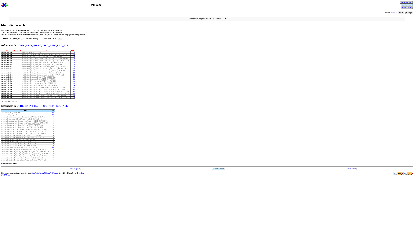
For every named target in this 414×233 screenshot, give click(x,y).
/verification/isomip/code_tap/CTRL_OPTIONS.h (39, 79)
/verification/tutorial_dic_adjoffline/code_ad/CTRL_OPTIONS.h (44, 87)
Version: (388, 13)
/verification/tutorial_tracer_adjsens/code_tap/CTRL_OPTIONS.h (44, 97)
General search (407, 7)
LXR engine (79, 173)
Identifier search (407, 5)
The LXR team (6, 175)
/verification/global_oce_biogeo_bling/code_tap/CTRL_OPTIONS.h (45, 60)
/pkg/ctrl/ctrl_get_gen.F (9, 115)
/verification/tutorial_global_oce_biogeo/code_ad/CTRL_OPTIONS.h (46, 89)
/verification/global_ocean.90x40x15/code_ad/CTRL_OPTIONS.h (44, 67)
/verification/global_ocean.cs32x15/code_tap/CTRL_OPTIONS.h (44, 71)
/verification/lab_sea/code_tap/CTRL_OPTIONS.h (39, 83)
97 (74, 63)
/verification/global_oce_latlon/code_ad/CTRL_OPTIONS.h (42, 63)
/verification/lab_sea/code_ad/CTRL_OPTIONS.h (39, 81)
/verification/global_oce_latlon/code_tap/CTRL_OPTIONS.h (43, 65)
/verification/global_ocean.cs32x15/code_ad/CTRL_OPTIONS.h (44, 69)
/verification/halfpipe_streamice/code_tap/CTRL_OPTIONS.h (43, 75)
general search (351, 169)
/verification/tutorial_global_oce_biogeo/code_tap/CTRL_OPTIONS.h (46, 91)
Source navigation (406, 2)
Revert (401, 13)
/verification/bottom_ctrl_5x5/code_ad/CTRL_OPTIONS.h (42, 56)
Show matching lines (49, 39)
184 (53, 115)
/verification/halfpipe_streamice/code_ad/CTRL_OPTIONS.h (43, 73)
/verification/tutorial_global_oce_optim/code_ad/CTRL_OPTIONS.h (45, 93)
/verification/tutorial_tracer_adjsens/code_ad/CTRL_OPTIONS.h (44, 95)
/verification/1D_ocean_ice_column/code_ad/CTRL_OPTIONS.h (44, 54)
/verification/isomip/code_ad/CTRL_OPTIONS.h (39, 77)
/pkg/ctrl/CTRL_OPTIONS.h (32, 52)
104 (73, 52)
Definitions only (33, 39)
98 (74, 54)
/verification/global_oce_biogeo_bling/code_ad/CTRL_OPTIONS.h (45, 58)
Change (409, 13)
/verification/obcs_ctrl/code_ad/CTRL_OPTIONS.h (39, 85)
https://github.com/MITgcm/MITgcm (44, 173)
